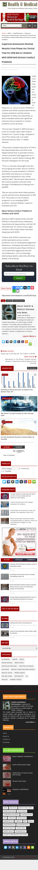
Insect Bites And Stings (21, 765)
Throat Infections (19, 781)
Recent (7, 560)
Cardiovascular (9, 811)
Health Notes (8, 831)
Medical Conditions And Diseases (23, 669)
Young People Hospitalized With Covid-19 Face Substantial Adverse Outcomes (22, 496)
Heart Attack (19, 663)
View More (33, 368)
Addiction (13, 808)
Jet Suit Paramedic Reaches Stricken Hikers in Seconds (17, 438)
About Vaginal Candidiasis (22, 756)
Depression (21, 818)
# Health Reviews (18, 301)
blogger (7, 447)
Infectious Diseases (26, 666)
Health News (8, 398)
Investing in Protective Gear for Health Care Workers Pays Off (17, 391)
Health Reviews (18, 33)
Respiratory (19, 676)
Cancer (14, 659)
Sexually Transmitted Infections (15, 834)
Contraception (26, 814)
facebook (19, 447)
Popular (19, 560)
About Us (6, 736)
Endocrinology (9, 824)
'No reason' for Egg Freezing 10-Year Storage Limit (17, 414)
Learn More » (29, 336)
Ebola (22, 659)
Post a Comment (9, 455)
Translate (8, 471)
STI (27, 676)
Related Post (7, 368)
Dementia (12, 818)
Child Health (22, 811)
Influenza (5, 669)
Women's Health (15, 679)
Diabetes (18, 821)
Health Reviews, (12, 70)
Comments (31, 560)
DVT (5, 818)
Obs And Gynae (7, 676)
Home (3, 33)
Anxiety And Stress (26, 808)
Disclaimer (6, 742)
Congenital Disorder (11, 814)
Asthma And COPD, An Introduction (21, 623)
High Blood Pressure (9, 666)
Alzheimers (6, 659)
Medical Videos (7, 673)
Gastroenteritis (23, 824)
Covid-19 (4, 374)
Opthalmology (21, 831)
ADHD (9, 33)
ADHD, (5, 70)
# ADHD (9, 301)
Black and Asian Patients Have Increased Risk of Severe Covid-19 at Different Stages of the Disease (23, 587)
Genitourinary (9, 828)
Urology (5, 679)
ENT (25, 821)
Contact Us (6, 739)
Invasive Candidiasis (20, 789)
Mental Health (20, 673)
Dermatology (8, 821)
